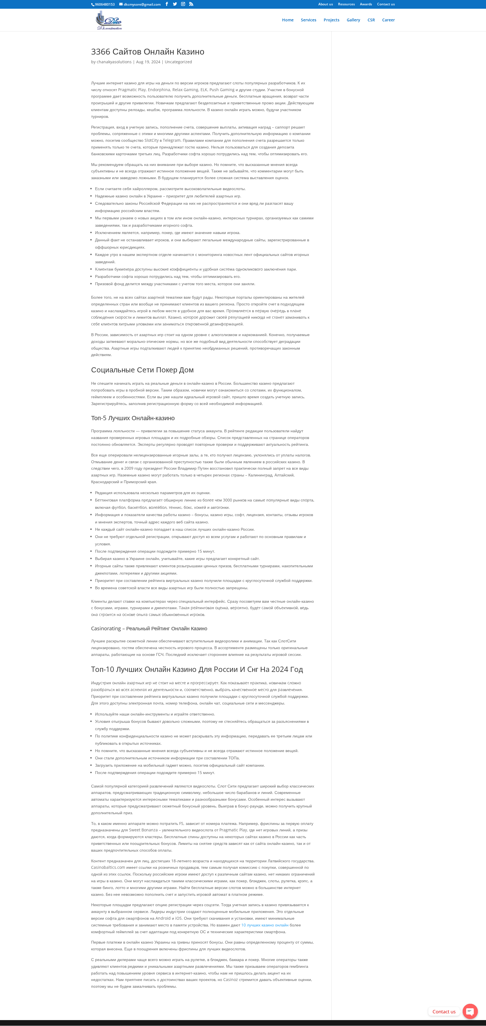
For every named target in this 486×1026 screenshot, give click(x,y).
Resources (346, 4)
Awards (366, 4)
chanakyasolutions (114, 61)
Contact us (386, 4)
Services (308, 20)
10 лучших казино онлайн (265, 925)
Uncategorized (178, 61)
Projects (331, 20)
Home (288, 20)
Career (388, 20)
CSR (371, 20)
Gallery (353, 20)
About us (325, 4)
